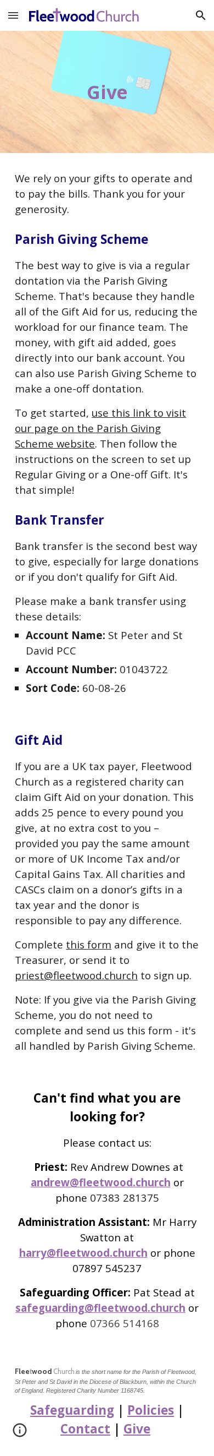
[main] (107, 92)
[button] (13, 15)
